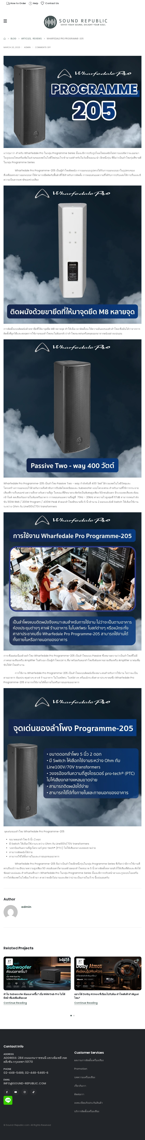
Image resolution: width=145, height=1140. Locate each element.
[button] (71, 1015)
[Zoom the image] (8, 1097)
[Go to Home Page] (5, 39)
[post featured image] (37, 973)
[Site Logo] (75, 22)
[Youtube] (15, 1092)
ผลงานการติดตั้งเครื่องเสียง (89, 1060)
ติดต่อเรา (79, 1094)
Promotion (80, 1069)
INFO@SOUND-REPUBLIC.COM (25, 1083)
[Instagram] (24, 1092)
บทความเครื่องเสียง (84, 1077)
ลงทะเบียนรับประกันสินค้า (88, 1103)
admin (27, 47)
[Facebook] (7, 1092)
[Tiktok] (33, 1092)
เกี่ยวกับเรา (80, 1086)
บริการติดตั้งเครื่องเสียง (86, 1111)
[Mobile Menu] (6, 21)
